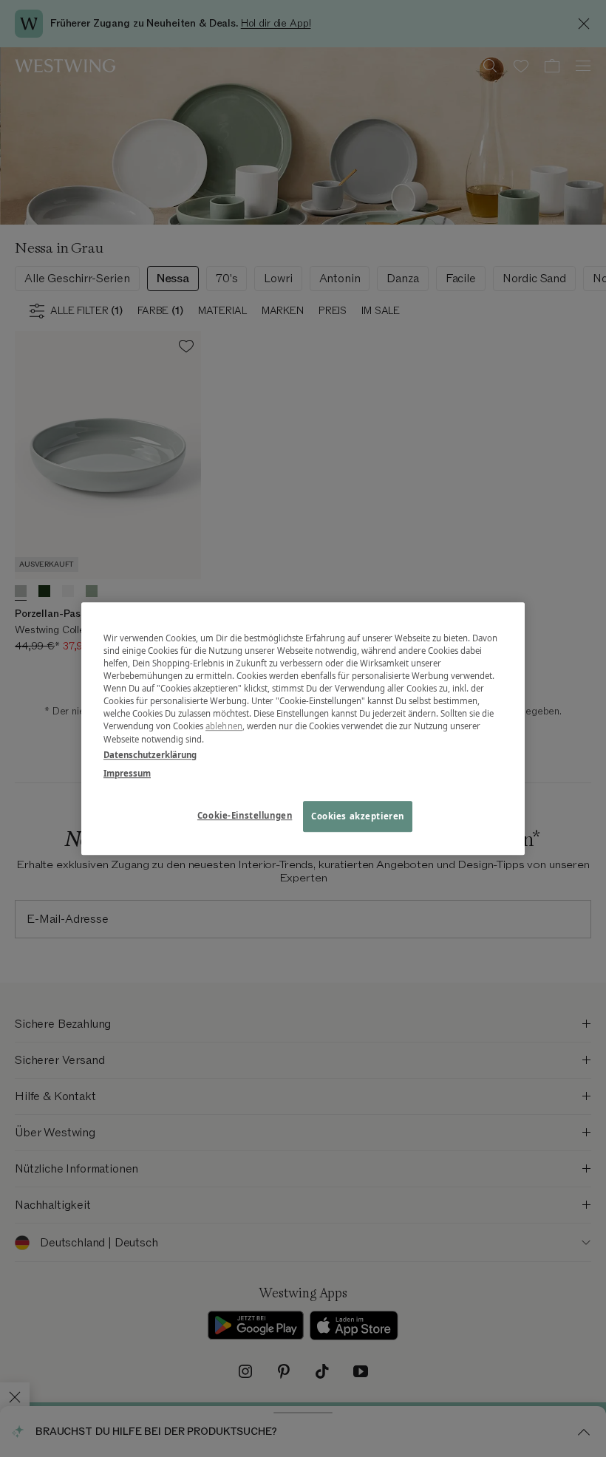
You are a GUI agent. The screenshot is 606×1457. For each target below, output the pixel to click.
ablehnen (223, 726)
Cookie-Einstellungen (244, 815)
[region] (303, 728)
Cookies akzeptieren (357, 816)
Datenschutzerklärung (150, 754)
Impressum (127, 773)
